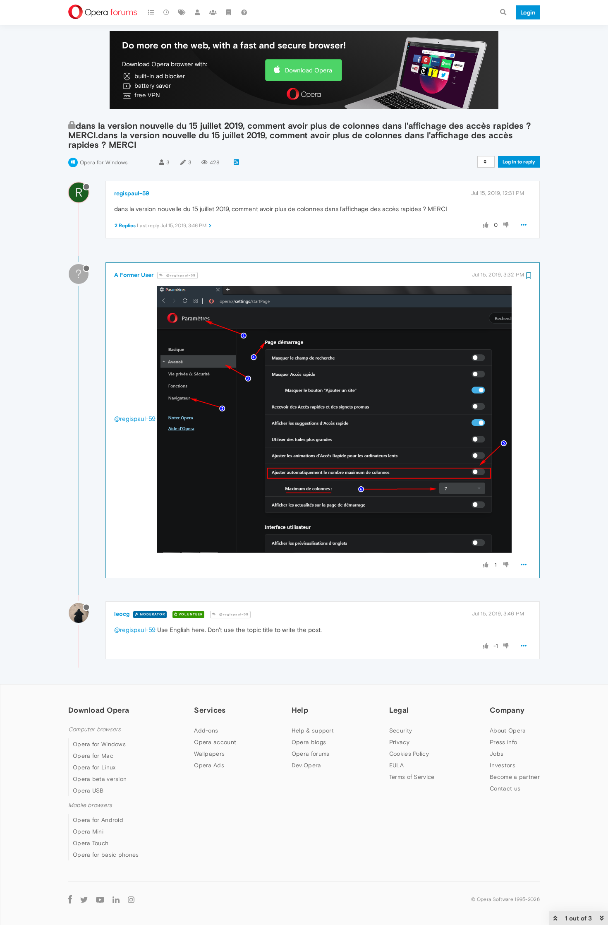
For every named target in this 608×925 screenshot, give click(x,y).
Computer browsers (94, 729)
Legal (399, 710)
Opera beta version (100, 779)
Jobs (496, 753)
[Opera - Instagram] (131, 899)
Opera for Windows (103, 162)
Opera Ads (209, 765)
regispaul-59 (131, 193)
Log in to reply (519, 162)
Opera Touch (90, 843)
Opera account (215, 742)
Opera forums (311, 753)
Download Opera (308, 70)
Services (209, 710)
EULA (396, 765)
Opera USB (88, 790)
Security (400, 730)
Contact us (505, 788)
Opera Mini (88, 831)
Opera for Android (98, 820)
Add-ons (206, 730)
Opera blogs (309, 742)
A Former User (133, 274)
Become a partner (515, 777)
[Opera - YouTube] (100, 899)
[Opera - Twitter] (84, 899)
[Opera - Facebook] (70, 899)
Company (507, 710)
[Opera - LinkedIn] (116, 899)
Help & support (313, 730)
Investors (502, 765)
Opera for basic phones (106, 854)
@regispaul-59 (180, 275)
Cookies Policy (409, 753)
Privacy (399, 742)
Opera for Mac (93, 755)
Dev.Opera (306, 765)
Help (300, 710)
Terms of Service (412, 777)
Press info (503, 742)
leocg (121, 613)
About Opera (508, 730)
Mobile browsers (90, 805)
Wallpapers (209, 753)
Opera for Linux (94, 767)
